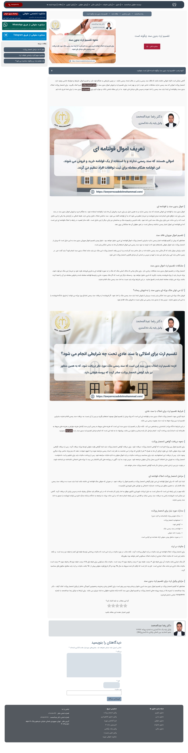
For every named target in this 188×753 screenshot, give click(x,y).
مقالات (60, 4)
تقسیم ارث (86, 89)
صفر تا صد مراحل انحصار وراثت (33, 49)
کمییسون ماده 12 (111, 725)
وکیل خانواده (107, 4)
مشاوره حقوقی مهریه (110, 736)
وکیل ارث (69, 430)
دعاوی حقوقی (159, 721)
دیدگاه (118, 652)
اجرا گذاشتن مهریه (110, 721)
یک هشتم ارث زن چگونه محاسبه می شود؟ (29, 61)
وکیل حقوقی (83, 4)
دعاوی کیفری (159, 712)
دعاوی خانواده (159, 725)
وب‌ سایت (118, 689)
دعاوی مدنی (159, 716)
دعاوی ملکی (160, 729)
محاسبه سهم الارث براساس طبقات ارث (31, 55)
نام (118, 681)
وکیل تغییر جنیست (110, 733)
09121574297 (44, 717)
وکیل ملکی (95, 4)
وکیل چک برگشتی (110, 729)
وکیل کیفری (70, 4)
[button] (52, 71)
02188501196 (52, 713)
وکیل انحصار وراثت (89, 85)
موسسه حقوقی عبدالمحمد (132, 4)
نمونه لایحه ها (51, 4)
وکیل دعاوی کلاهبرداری (109, 716)
